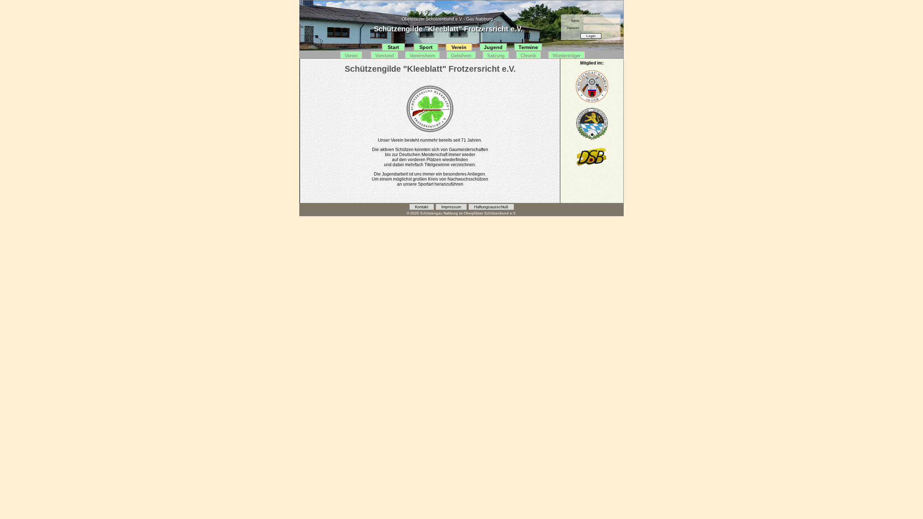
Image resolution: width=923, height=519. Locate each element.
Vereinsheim (422, 55)
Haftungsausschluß (491, 207)
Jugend (493, 47)
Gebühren (461, 55)
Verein (459, 47)
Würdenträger (566, 55)
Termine (528, 47)
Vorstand (384, 55)
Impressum (451, 207)
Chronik (528, 55)
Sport (426, 47)
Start (393, 47)
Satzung (495, 55)
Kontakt (421, 207)
